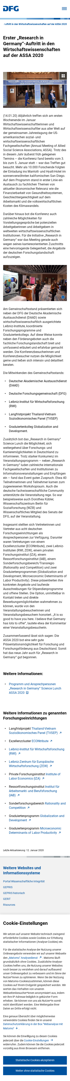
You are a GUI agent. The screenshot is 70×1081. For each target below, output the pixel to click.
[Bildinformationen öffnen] (63, 104)
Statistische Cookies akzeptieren (35, 1060)
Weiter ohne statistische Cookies (35, 1070)
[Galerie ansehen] (35, 90)
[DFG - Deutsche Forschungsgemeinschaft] (11, 10)
